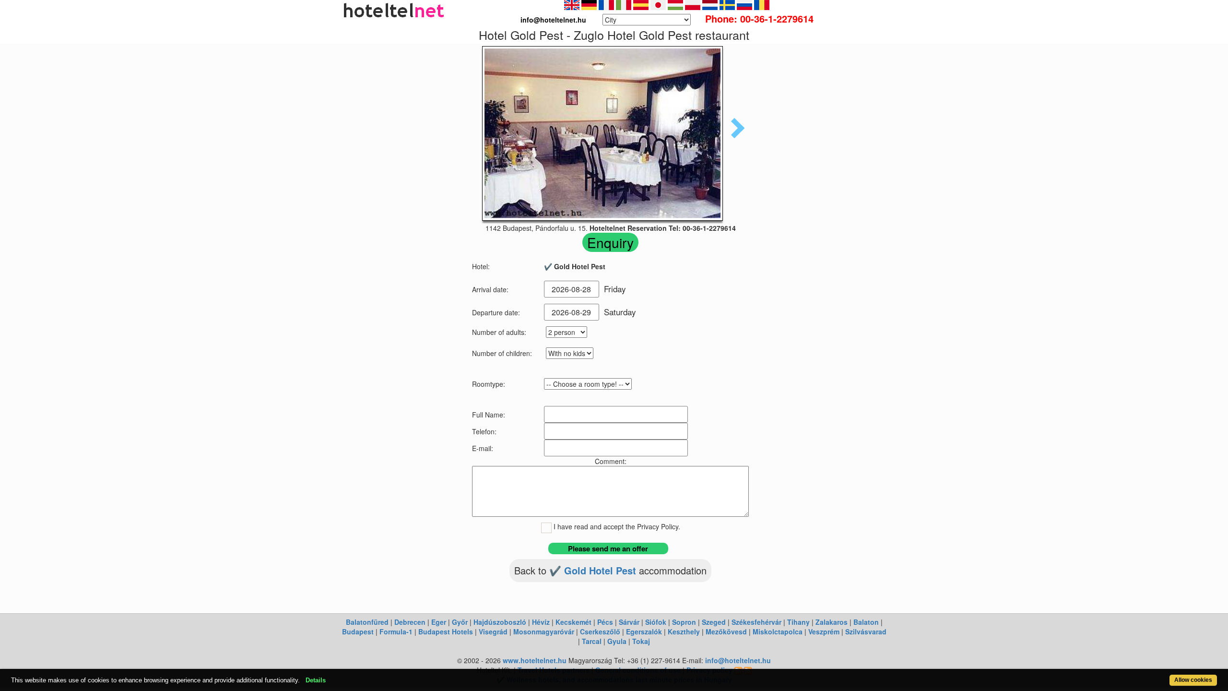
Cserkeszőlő (600, 631)
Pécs (605, 622)
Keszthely (684, 631)
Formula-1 (396, 631)
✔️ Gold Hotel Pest (594, 570)
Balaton (866, 622)
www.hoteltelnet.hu (535, 660)
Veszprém (823, 631)
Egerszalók (644, 631)
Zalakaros (831, 622)
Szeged (714, 622)
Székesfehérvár (756, 622)
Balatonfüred (367, 622)
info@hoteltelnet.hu (738, 660)
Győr (460, 622)
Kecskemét (573, 622)
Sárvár (629, 622)
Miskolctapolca (778, 631)
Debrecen (409, 622)
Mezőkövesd (726, 631)
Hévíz (541, 622)
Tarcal (592, 641)
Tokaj (641, 641)
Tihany (798, 622)
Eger (438, 622)
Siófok (655, 622)
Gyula (616, 641)
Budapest (358, 631)
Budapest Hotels (445, 631)
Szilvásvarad (865, 631)
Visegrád (493, 631)
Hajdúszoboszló (499, 622)
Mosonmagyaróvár (543, 631)
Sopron (684, 622)
